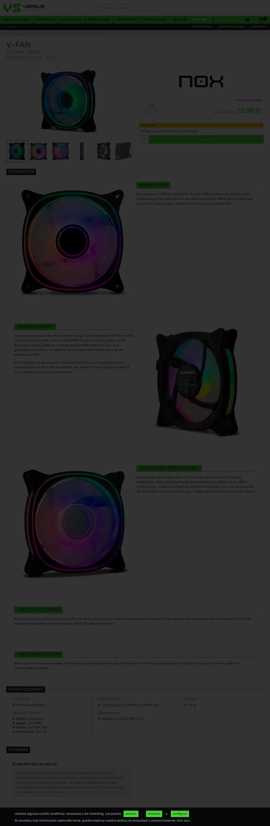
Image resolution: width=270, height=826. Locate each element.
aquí (187, 820)
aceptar (131, 813)
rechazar (154, 813)
